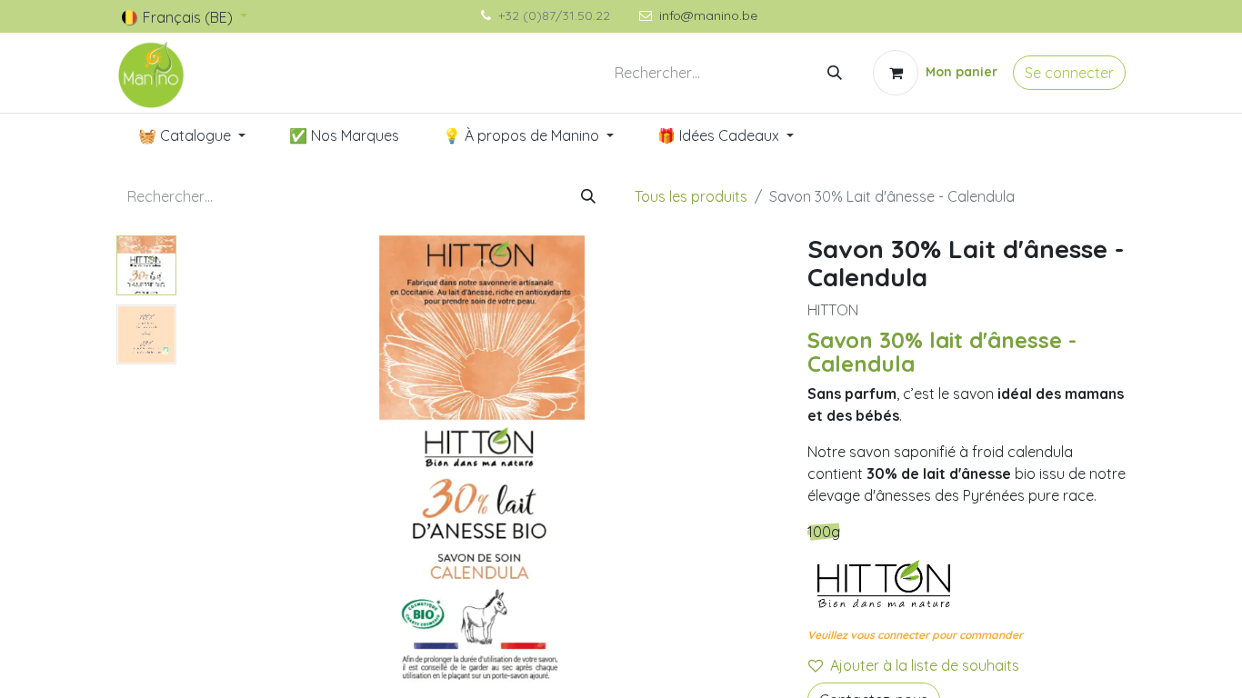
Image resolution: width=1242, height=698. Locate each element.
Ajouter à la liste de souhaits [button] (924, 665)
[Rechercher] (834, 72)
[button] (228, 462)
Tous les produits (691, 196)
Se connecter (1069, 73)
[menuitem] (191, 135)
